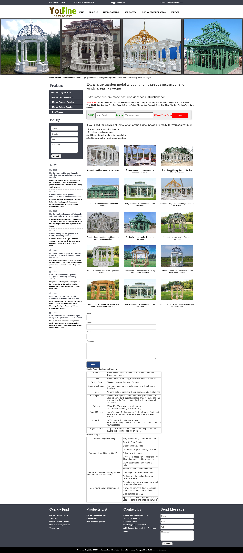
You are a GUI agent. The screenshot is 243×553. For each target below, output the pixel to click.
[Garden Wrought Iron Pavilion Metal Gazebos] (139, 222)
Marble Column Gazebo (62, 97)
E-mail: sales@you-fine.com (171, 2)
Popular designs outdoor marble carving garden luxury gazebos (103, 238)
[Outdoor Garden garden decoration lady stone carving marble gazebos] (102, 290)
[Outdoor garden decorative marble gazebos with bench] (139, 155)
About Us (93, 12)
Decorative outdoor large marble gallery (103, 170)
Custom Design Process (154, 12)
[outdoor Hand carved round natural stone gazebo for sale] (176, 290)
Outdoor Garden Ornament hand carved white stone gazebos (177, 272)
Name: (89, 313)
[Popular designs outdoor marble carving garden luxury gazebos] (102, 222)
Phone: (89, 332)
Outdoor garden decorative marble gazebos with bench (140, 171)
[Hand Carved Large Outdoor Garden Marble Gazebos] (176, 155)
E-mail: (89, 323)
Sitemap (162, 550)
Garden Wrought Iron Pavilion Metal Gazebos (140, 238)
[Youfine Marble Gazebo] (62, 11)
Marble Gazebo (111, 12)
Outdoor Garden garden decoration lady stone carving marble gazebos (103, 305)
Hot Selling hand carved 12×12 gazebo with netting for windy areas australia (66, 215)
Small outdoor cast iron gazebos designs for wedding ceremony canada (63, 277)
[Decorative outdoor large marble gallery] (102, 155)
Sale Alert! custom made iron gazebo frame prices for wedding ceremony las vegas (65, 255)
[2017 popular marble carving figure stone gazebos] (176, 222)
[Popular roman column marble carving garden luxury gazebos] (139, 256)
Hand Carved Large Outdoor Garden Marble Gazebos (177, 171)
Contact (175, 12)
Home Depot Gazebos (65, 77)
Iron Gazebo (130, 12)
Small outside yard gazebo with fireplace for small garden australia (64, 297)
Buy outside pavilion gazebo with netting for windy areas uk (63, 235)
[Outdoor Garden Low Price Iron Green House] (102, 189)
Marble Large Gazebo (61, 92)
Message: (90, 341)
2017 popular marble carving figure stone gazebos (177, 238)
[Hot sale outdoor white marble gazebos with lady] (102, 256)
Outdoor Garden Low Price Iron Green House (103, 204)
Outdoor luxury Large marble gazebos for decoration (177, 204)
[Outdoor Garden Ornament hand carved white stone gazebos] (176, 256)
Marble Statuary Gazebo (63, 102)
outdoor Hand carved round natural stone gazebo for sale (177, 305)
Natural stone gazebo (95, 522)
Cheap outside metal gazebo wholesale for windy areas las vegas (65, 195)
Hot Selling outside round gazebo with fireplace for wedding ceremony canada (65, 175)
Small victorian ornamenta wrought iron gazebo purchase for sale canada (65, 317)
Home (81, 12)
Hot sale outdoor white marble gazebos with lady (103, 272)
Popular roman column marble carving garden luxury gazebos (140, 272)
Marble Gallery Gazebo (62, 107)
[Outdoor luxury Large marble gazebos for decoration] (176, 189)
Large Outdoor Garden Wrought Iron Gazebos (140, 204)
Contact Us (54, 528)
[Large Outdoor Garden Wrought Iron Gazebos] (139, 189)
